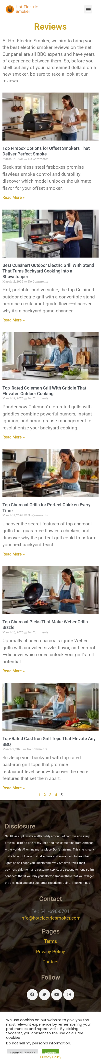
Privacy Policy (50, 951)
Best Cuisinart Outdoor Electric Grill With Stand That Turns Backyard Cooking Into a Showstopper (48, 271)
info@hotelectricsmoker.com (50, 918)
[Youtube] (56, 994)
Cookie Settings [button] (22, 1053)
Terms (50, 941)
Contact (50, 962)
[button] (88, 9)
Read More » (13, 197)
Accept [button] (50, 1053)
